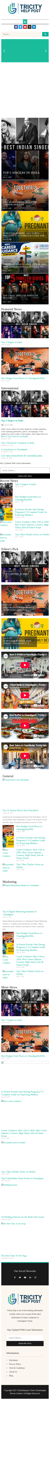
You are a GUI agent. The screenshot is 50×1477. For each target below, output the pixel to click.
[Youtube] (25, 27)
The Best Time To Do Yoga (14, 1255)
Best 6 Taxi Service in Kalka (14, 436)
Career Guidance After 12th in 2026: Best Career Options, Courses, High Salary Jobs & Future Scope (32, 525)
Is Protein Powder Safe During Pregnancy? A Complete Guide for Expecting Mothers (31, 512)
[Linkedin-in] (30, 1277)
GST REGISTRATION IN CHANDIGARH (21, 456)
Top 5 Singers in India (11, 342)
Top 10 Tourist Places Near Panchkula (20, 810)
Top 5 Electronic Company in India (17, 443)
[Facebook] (16, 27)
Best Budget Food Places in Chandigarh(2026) (23, 378)
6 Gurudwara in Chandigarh (14, 449)
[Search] (45, 34)
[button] (25, 22)
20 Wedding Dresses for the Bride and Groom (22, 1217)
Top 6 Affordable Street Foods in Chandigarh (22, 1178)
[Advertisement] (25, 90)
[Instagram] (29, 27)
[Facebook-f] (14, 1277)
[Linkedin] (34, 27)
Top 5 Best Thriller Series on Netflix (32, 534)
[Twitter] (20, 27)
